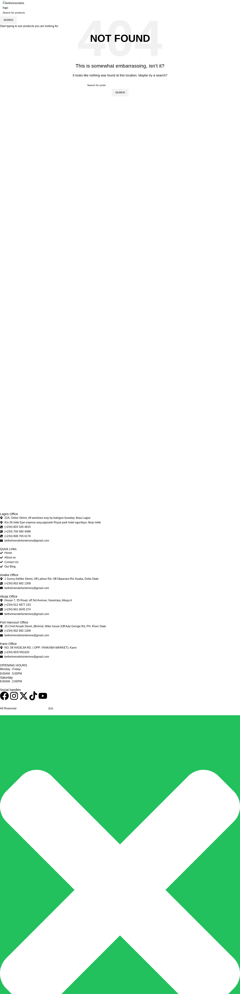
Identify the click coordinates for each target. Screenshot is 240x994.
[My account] (215, 5)
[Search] (218, 5)
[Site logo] (16, 5)
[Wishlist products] (223, 5)
